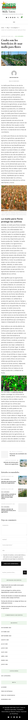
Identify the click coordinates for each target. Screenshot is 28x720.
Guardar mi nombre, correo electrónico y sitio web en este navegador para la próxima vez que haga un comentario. (14, 557)
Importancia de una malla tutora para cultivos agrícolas (12, 586)
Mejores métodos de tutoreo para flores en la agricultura (8, 510)
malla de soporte (17, 392)
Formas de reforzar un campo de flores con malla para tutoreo (13, 602)
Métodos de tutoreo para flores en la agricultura (8, 482)
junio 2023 (4, 648)
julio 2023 (4, 644)
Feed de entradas (6, 691)
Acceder (3, 687)
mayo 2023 (4, 652)
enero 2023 (4, 660)
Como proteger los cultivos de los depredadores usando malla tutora (11, 591)
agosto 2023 (5, 639)
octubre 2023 (5, 631)
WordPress (15, 713)
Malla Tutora (8, 11)
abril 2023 (4, 656)
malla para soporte (7, 420)
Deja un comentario (14, 81)
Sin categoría (19, 36)
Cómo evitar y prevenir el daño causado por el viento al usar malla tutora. (8, 496)
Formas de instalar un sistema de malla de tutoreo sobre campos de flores (13, 596)
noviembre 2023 (6, 627)
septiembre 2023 (6, 635)
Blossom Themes (15, 711)
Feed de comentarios (8, 695)
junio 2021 (4, 664)
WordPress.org (6, 699)
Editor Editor (14, 77)
